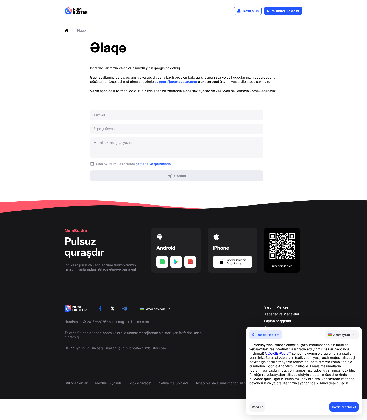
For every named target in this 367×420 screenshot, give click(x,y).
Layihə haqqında (277, 321)
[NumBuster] (76, 10)
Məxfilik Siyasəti (108, 383)
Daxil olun (251, 11)
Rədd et (257, 407)
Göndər (180, 176)
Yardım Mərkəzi (276, 307)
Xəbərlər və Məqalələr (281, 314)
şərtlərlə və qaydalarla (153, 164)
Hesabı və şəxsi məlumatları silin (220, 383)
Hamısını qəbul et (344, 407)
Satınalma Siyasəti (173, 383)
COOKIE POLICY (278, 353)
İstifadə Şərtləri (76, 383)
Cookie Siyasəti (140, 383)
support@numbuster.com (129, 322)
